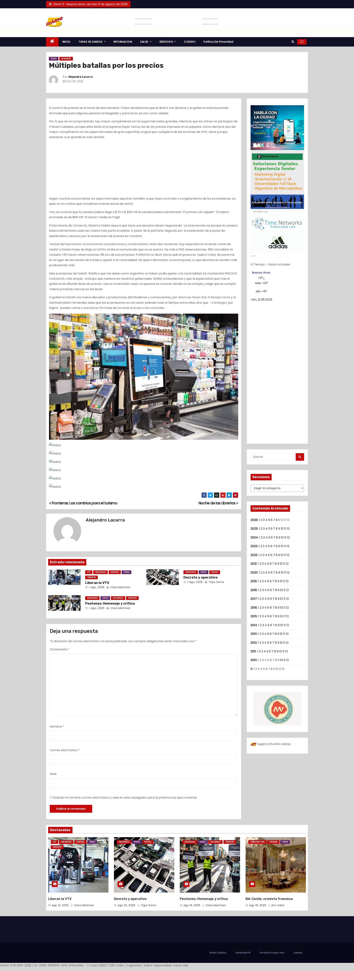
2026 (254, 520)
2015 (254, 616)
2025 (254, 528)
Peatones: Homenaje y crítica (110, 603)
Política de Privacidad (218, 42)
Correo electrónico (65, 750)
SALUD (144, 42)
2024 (254, 537)
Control (114, 572)
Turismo (273, 841)
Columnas (118, 598)
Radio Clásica (218, 952)
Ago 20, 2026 (126, 905)
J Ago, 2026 (96, 587)
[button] (292, 42)
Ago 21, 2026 (60, 905)
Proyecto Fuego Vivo (272, 952)
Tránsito (91, 577)
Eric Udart (278, 905)
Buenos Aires (261, 272)
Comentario (60, 649)
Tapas (54, 58)
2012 (254, 643)
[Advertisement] (143, 169)
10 (282, 528)
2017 (254, 599)
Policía (214, 572)
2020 (254, 572)
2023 (254, 546)
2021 (254, 564)
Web (53, 774)
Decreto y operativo (200, 577)
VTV (89, 572)
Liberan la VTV (97, 583)
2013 (254, 634)
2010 (254, 660)
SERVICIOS (166, 42)
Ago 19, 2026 (191, 905)
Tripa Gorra (216, 582)
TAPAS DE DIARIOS (91, 42)
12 (288, 528)
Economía (66, 58)
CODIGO (189, 42)
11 (285, 528)
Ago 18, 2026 (257, 905)
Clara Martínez (119, 587)
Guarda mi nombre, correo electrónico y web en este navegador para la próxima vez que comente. (125, 797)
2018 (254, 590)
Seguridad (100, 572)
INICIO (67, 42)
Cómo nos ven (257, 841)
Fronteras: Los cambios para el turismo (84, 503)
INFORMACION (123, 42)
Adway (298, 952)
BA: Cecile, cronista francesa (269, 899)
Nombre (57, 726)
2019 (254, 581)
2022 (254, 555)
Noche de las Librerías (217, 503)
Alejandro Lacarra (80, 76)
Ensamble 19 (243, 952)
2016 (254, 607)
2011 (253, 651)
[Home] (52, 42)
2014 (254, 625)
